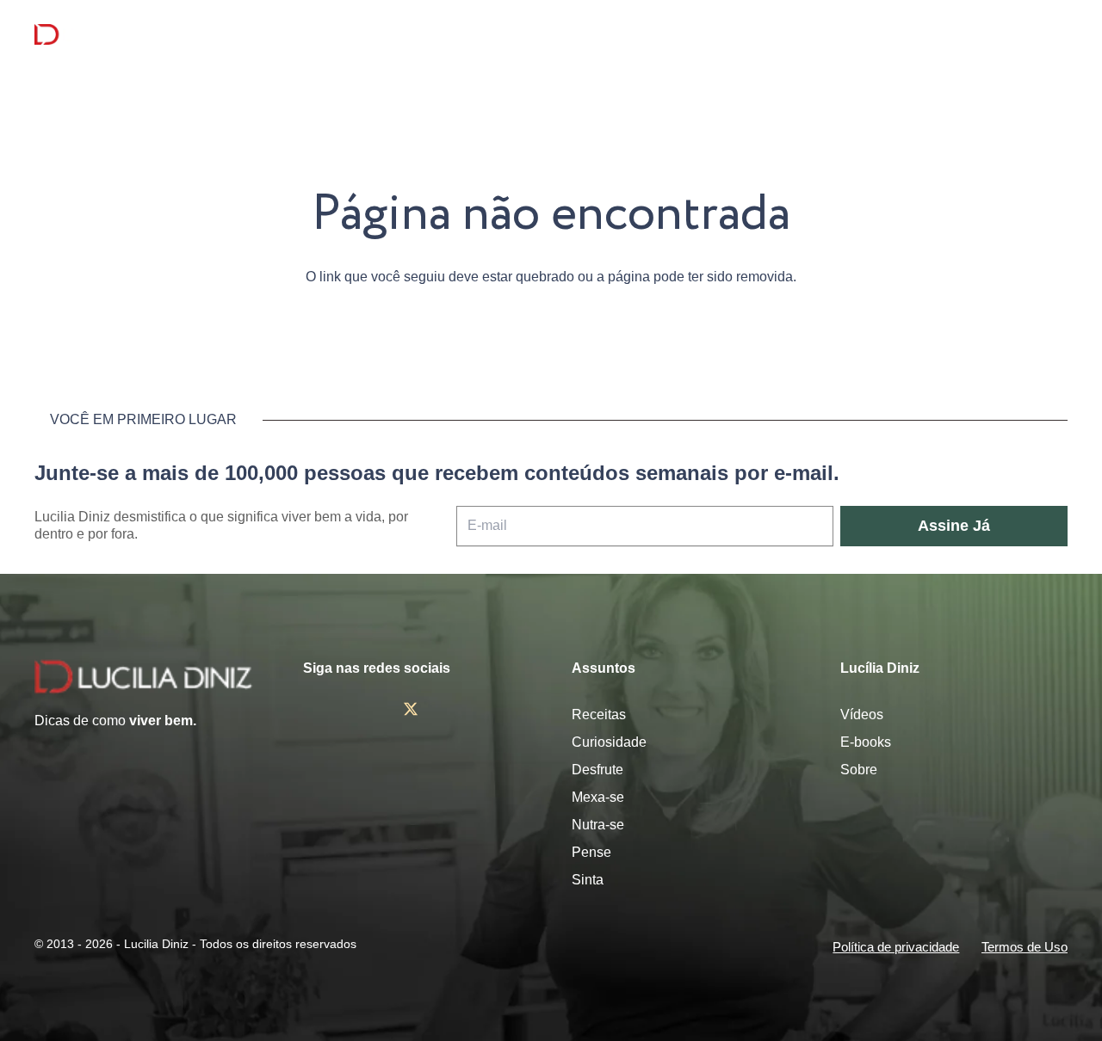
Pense (591, 852)
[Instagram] (310, 709)
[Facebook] (360, 709)
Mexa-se (598, 797)
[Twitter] (410, 709)
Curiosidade (609, 742)
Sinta (588, 879)
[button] (1055, 34)
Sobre (858, 769)
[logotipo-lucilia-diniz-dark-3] (104, 35)
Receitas (599, 714)
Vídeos (861, 714)
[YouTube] (462, 709)
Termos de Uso (1024, 946)
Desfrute (597, 769)
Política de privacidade (896, 946)
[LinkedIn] (511, 709)
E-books (865, 742)
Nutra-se (598, 824)
